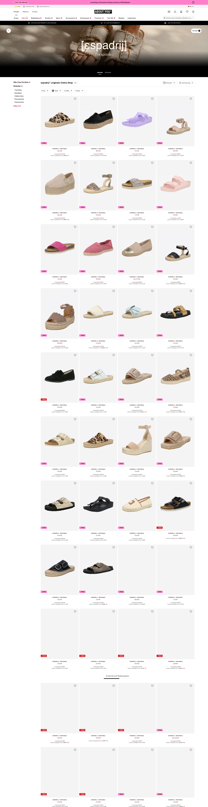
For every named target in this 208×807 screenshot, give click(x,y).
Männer (26, 12)
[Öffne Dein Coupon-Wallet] (169, 11)
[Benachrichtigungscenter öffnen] (181, 12)
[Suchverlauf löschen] (193, 18)
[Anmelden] (175, 11)
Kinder (34, 12)
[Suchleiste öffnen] (164, 18)
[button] (169, 83)
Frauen (16, 12)
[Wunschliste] (187, 11)
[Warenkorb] (193, 11)
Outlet (18, 6)
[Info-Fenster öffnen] (193, 2)
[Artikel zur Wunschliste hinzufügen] (75, 99)
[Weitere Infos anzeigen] (60, 157)
